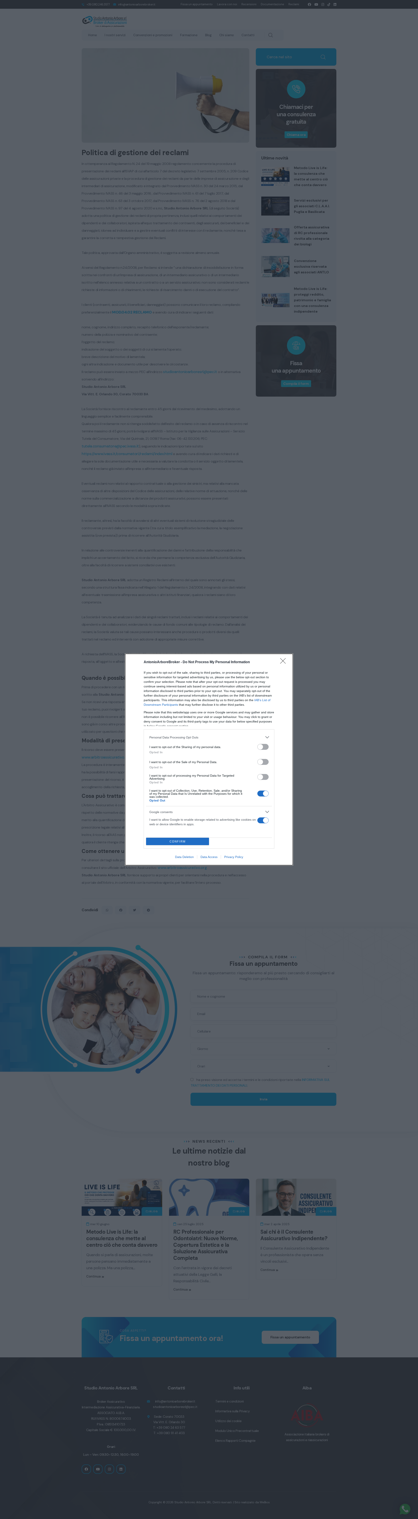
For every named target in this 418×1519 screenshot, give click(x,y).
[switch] (263, 747)
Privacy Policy (233, 857)
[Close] (284, 662)
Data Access (209, 857)
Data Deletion (184, 857)
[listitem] (209, 737)
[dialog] (209, 759)
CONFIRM (178, 841)
